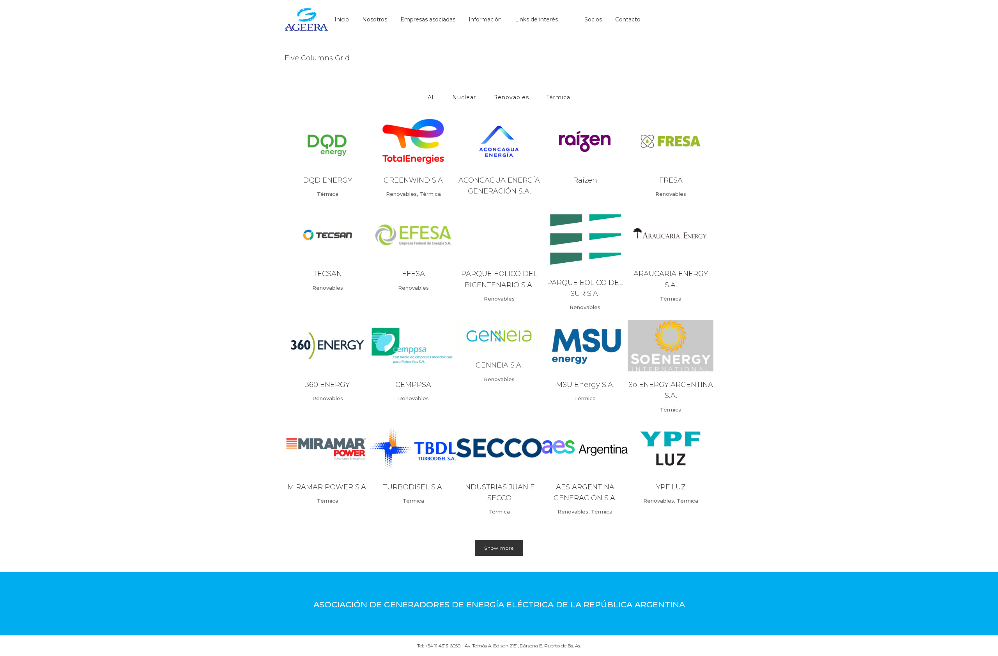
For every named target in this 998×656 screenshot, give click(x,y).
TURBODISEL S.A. (413, 487)
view (343, 140)
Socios (593, 19)
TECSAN (327, 273)
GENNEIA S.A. (499, 365)
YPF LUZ (671, 487)
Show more (499, 548)
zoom (312, 140)
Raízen (585, 180)
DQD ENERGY (327, 180)
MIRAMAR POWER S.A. (327, 487)
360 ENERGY (327, 384)
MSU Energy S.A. (585, 384)
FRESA (671, 180)
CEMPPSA (413, 384)
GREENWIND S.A (413, 180)
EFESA (413, 273)
